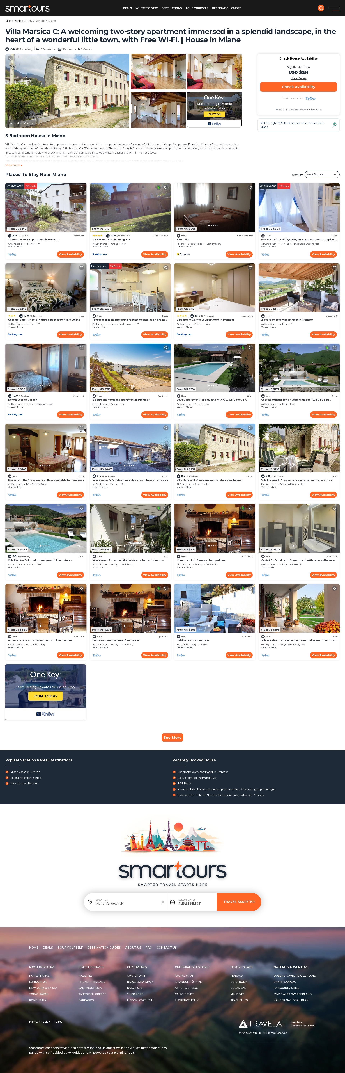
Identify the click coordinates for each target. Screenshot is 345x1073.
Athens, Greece (187, 988)
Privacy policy (39, 1021)
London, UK (38, 981)
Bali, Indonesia (90, 988)
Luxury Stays (241, 967)
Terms (58, 1021)
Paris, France (39, 975)
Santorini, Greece (92, 994)
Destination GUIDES (226, 8)
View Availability (70, 254)
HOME (33, 947)
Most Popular (41, 967)
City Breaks (137, 967)
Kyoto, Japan (184, 975)
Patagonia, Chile (286, 988)
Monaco (236, 975)
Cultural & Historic (192, 967)
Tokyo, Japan (39, 994)
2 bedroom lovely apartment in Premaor (287, 319)
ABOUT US (133, 947)
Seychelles (239, 1000)
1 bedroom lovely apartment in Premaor (33, 239)
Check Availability (298, 87)
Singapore (135, 994)
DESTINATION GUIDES (104, 947)
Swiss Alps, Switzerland (293, 994)
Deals (127, 8)
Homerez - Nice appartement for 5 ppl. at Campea (40, 640)
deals (48, 947)
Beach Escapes (91, 967)
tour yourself (70, 947)
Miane (52, 20)
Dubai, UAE (135, 988)
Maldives (85, 975)
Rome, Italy (37, 1000)
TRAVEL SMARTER (239, 902)
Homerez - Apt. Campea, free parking (201, 560)
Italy (29, 20)
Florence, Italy (187, 1000)
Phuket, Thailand (91, 981)
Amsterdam (136, 975)
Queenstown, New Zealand (295, 975)
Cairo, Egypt (184, 994)
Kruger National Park (291, 1000)
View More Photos (21, 123)
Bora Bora (238, 981)
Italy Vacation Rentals (24, 783)
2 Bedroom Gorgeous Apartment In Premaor (205, 319)
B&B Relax (183, 239)
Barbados (86, 1000)
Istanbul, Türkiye (188, 981)
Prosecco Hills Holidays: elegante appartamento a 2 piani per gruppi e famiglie (226, 789)
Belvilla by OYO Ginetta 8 (193, 640)
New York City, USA (43, 988)
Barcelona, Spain (140, 981)
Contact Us (167, 947)
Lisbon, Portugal (140, 1000)
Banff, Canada (285, 981)
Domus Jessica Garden (22, 399)
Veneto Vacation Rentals (25, 777)
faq (149, 947)
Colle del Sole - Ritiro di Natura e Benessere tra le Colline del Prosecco (221, 795)
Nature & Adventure (291, 967)
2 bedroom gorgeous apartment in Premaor (121, 399)
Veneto (40, 20)
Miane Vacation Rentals (25, 772)
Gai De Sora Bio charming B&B (112, 239)
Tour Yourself (196, 8)
